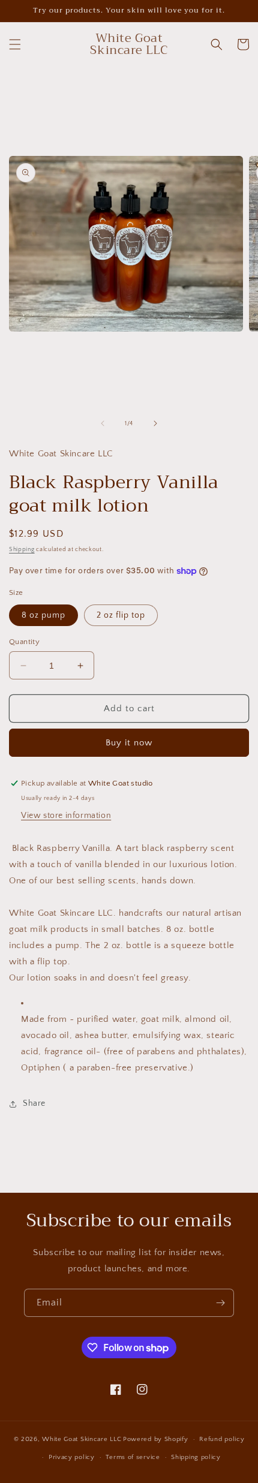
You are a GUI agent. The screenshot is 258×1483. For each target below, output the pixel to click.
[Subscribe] (220, 1303)
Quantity (24, 641)
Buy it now (129, 743)
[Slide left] (102, 423)
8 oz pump (43, 615)
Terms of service (133, 1457)
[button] (15, 44)
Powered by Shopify (155, 1439)
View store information (66, 815)
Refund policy (221, 1439)
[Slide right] (155, 423)
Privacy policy (72, 1457)
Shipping (22, 549)
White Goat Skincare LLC (81, 1439)
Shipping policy (196, 1457)
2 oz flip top (121, 615)
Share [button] (34, 1103)
